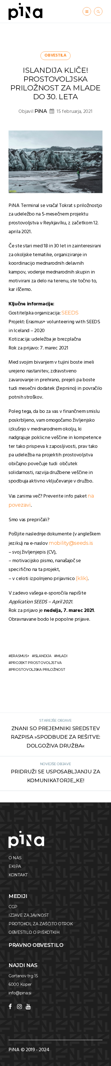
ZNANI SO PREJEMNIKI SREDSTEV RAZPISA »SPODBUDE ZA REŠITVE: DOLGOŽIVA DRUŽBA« (55, 737)
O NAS (15, 857)
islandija (42, 656)
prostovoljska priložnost (38, 669)
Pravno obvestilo (36, 945)
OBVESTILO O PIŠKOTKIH (34, 932)
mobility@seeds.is (71, 543)
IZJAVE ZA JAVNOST (29, 915)
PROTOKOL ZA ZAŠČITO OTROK (41, 923)
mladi (61, 656)
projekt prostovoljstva (36, 663)
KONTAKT (18, 874)
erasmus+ (20, 656)
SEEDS (70, 313)
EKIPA (15, 866)
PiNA (40, 111)
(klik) (82, 578)
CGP (13, 906)
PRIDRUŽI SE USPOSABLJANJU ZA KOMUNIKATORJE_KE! (55, 776)
